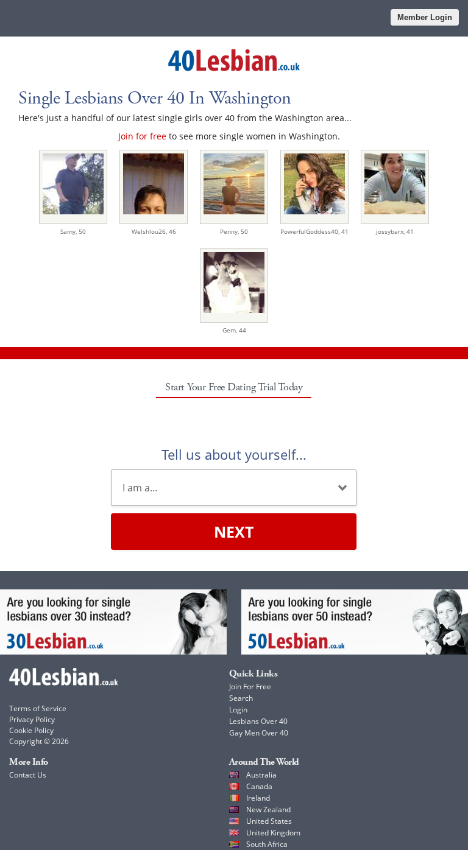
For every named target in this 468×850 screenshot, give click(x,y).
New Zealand (268, 809)
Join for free (142, 136)
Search (241, 698)
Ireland (258, 798)
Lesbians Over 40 (258, 721)
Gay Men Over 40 (258, 733)
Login (238, 709)
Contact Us (27, 775)
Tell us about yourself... (234, 454)
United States (269, 821)
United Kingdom (273, 832)
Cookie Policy (31, 730)
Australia (261, 775)
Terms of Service (37, 708)
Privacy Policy (32, 719)
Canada (259, 786)
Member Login (424, 17)
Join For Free (250, 686)
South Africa (267, 844)
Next (234, 531)
